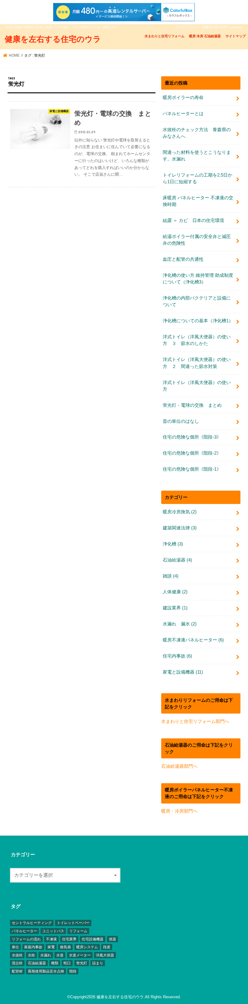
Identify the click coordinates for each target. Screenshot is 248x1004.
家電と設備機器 (183, 672)
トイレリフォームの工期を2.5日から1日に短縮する (197, 178)
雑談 (170, 576)
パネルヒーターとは (183, 113)
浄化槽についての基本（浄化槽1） (198, 320)
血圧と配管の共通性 (183, 259)
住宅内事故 (177, 656)
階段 (73, 971)
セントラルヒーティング (32, 923)
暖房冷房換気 (180, 511)
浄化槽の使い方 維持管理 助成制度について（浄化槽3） (198, 278)
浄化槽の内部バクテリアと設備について (197, 301)
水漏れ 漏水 (180, 623)
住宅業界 (69, 939)
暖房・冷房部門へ (179, 811)
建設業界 (175, 607)
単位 (15, 947)
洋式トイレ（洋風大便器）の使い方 (197, 386)
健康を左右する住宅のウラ (53, 38)
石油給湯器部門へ (179, 766)
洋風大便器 (105, 955)
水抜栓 (17, 955)
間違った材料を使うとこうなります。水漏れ (197, 155)
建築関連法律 (180, 527)
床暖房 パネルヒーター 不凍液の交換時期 (198, 201)
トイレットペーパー (73, 923)
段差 (106, 947)
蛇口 (67, 963)
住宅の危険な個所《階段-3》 (192, 437)
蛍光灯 (81, 963)
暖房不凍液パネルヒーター (193, 640)
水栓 (31, 955)
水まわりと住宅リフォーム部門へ (195, 721)
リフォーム (78, 931)
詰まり (97, 963)
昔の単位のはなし (181, 421)
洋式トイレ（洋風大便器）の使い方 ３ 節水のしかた (197, 340)
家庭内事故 (33, 947)
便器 (112, 939)
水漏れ (45, 955)
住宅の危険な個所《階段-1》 (192, 469)
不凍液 (51, 939)
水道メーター (80, 955)
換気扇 (65, 947)
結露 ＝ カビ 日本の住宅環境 (193, 220)
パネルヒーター (24, 931)
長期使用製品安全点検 (46, 971)
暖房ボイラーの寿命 (183, 97)
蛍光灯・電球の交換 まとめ (192, 405)
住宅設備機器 (92, 939)
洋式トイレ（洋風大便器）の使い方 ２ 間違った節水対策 (197, 363)
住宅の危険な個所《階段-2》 (192, 453)
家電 (51, 947)
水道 (60, 955)
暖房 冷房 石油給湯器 (205, 36)
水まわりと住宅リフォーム (164, 36)
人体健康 (175, 591)
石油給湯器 (177, 560)
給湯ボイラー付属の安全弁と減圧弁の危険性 (197, 240)
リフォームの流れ (26, 939)
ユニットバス (53, 931)
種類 (54, 963)
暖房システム (87, 947)
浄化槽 (173, 544)
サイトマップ (236, 36)
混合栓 (17, 963)
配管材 (17, 971)
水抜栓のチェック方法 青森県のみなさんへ (197, 133)
